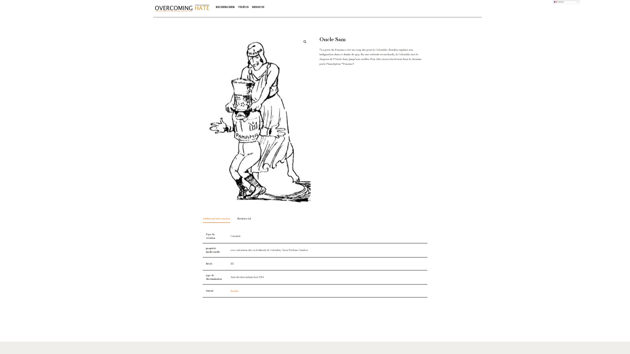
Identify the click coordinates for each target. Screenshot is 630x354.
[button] (305, 42)
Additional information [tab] (216, 218)
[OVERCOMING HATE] (182, 8)
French (560, 2)
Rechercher (225, 7)
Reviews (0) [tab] (244, 218)
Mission (258, 7)
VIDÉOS (243, 7)
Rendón (235, 290)
